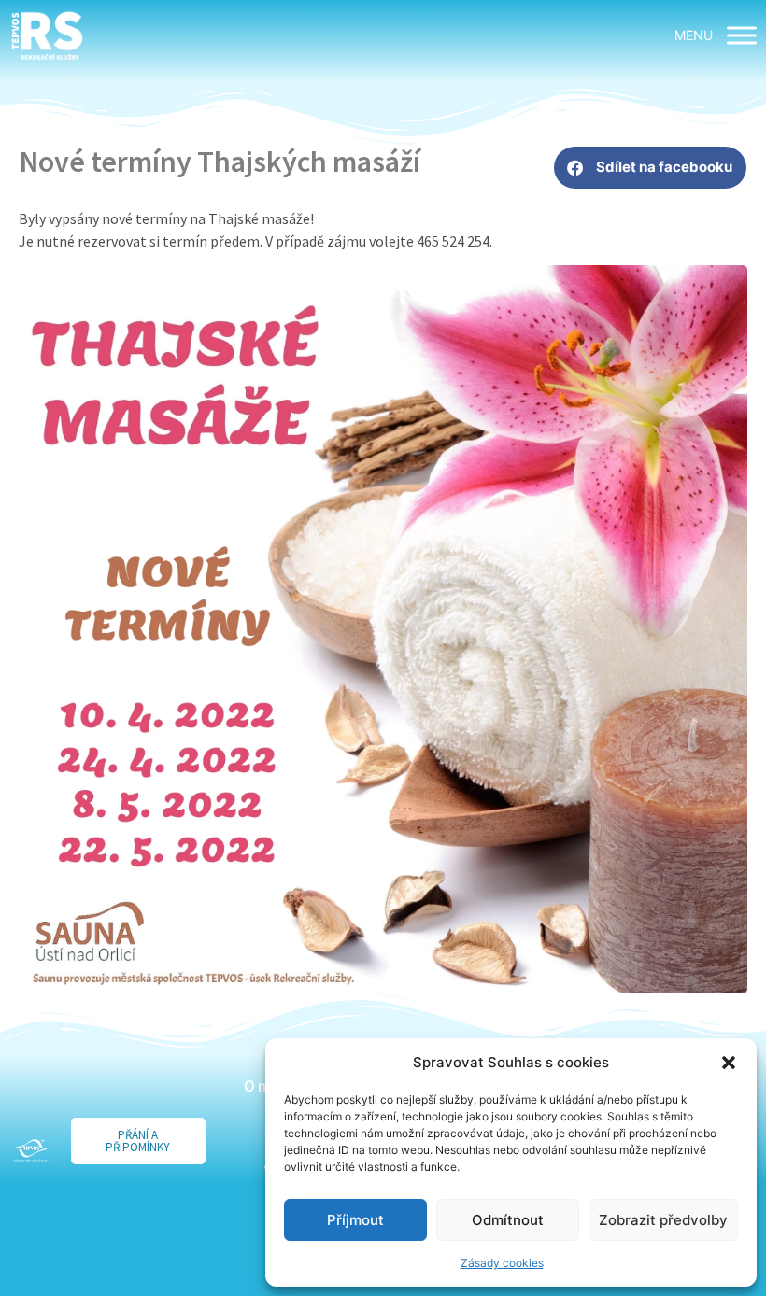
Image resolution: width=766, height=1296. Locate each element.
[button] (728, 1062)
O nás (263, 1086)
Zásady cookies (502, 1263)
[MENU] (742, 36)
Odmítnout (508, 1220)
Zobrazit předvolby (663, 1220)
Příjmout (355, 1220)
